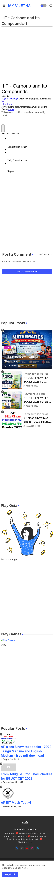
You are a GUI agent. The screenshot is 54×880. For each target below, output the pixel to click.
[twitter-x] (22, 848)
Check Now (20, 868)
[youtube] (27, 848)
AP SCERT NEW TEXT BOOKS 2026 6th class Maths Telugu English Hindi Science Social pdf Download (37, 400)
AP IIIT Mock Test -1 (16, 803)
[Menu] (4, 6)
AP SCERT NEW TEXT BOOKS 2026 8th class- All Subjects (37, 380)
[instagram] (32, 848)
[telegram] (37, 848)
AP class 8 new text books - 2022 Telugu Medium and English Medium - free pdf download (36, 420)
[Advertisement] (27, 56)
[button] (43, 5)
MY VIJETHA (19, 5)
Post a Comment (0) (27, 271)
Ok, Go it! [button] (10, 874)
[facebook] (16, 848)
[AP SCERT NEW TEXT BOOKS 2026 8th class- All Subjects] (12, 380)
